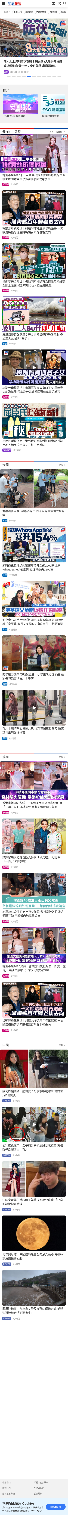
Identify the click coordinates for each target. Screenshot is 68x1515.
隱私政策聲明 (8, 1493)
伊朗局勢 (53, 12)
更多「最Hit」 (56, 132)
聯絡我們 (6, 1482)
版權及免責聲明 (41, 1482)
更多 (61, 465)
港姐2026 (18, 12)
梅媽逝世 (29, 12)
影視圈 (6, 184)
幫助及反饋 (39, 1488)
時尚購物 (7, 450)
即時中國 (7, 1101)
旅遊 (6, 72)
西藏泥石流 (41, 12)
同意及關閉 (55, 1507)
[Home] (14, 3)
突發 (5, 575)
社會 (5, 344)
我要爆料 (38, 1493)
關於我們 (6, 1488)
